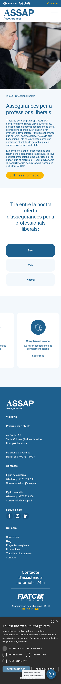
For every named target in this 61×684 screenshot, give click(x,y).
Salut (30, 250)
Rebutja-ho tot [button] (45, 669)
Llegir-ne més (21, 641)
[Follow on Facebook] (9, 516)
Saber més (34, 355)
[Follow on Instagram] (17, 516)
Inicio (9, 96)
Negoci (31, 279)
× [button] (57, 621)
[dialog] (30, 650)
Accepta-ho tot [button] (16, 669)
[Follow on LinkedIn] (25, 516)
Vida (30, 265)
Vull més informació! (24, 175)
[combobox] (52, 621)
